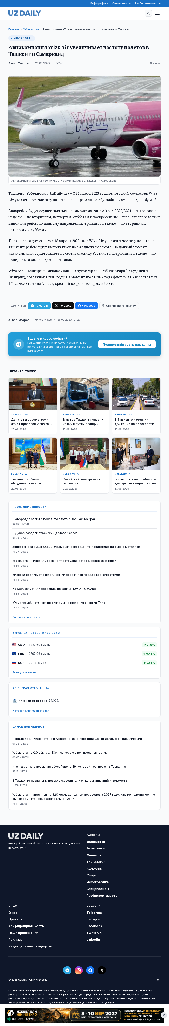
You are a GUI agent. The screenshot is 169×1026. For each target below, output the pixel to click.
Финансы (94, 855)
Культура (94, 869)
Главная (13, 29)
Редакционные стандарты (30, 946)
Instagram (94, 919)
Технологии (96, 862)
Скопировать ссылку (121, 305)
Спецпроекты (121, 3)
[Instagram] (79, 970)
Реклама (15, 940)
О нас (12, 913)
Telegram (41, 305)
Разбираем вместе (148, 3)
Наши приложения (23, 933)
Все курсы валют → (26, 672)
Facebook (88, 305)
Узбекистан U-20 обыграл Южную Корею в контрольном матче (60, 752)
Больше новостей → (26, 617)
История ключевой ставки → (32, 710)
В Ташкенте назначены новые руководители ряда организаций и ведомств (69, 780)
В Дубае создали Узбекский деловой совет (45, 533)
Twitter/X (65, 305)
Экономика (96, 848)
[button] (148, 13)
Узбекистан (31, 29)
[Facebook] (90, 970)
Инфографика (99, 3)
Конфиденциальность (26, 926)
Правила (15, 919)
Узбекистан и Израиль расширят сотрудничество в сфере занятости (64, 560)
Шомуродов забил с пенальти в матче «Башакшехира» (54, 519)
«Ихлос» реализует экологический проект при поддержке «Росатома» (66, 574)
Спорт (92, 875)
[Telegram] (67, 970)
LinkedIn (93, 940)
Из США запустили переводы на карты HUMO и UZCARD (54, 588)
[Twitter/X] (102, 970)
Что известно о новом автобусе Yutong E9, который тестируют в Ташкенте (69, 766)
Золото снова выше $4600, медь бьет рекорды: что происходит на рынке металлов (76, 546)
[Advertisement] (84, 1015)
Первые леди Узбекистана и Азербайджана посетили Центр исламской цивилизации (77, 738)
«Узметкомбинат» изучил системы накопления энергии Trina (58, 602)
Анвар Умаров (18, 63)
